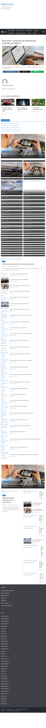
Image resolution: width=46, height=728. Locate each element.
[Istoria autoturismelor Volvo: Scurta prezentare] (5, 341)
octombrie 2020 (4, 688)
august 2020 (3, 693)
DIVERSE (29, 33)
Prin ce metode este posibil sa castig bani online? (33, 191)
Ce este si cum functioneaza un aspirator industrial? (20, 353)
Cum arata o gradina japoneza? (38, 108)
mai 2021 (3, 673)
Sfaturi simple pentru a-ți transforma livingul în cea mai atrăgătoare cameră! (25, 439)
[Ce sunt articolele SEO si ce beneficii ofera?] (5, 328)
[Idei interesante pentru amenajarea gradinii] (5, 389)
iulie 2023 (3, 651)
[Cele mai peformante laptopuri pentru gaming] (5, 368)
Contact (35, 33)
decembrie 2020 (4, 683)
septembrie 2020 (4, 691)
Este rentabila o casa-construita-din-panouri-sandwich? (21, 360)
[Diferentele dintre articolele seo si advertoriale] (23, 259)
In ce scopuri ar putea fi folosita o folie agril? (19, 406)
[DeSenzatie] (2, 31)
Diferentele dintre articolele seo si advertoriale (10, 123)
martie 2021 (3, 676)
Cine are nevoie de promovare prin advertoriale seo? (20, 425)
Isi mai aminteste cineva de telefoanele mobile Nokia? (20, 315)
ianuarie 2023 (3, 658)
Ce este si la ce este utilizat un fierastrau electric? (11, 131)
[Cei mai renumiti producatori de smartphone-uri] (5, 401)
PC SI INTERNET (11, 33)
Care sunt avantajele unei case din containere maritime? (21, 374)
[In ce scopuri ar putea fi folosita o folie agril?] (5, 407)
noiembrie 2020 (4, 686)
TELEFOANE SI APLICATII (21, 33)
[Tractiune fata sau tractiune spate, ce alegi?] (7, 99)
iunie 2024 (3, 631)
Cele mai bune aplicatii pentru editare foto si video (11, 129)
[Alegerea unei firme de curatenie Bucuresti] (5, 448)
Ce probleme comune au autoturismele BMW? (10, 127)
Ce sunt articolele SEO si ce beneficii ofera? (18, 327)
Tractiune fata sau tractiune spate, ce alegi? (7, 109)
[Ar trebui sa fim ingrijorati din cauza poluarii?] (12, 187)
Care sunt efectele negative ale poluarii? (18, 394)
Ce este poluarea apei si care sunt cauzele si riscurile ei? (21, 333)
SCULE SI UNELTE (20, 30)
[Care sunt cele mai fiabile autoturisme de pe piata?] (5, 383)
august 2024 (3, 626)
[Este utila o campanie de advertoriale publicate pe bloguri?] (5, 414)
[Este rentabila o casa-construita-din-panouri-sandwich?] (5, 361)
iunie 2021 (3, 671)
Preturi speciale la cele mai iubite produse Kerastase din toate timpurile (24, 454)
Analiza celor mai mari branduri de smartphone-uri (20, 347)
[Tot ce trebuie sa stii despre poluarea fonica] (5, 275)
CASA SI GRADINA (11, 30)
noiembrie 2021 (4, 666)
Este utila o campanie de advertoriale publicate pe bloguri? (21, 413)
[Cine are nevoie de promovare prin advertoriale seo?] (5, 427)
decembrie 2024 (4, 616)
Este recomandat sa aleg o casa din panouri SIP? (19, 297)
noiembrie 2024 (4, 618)
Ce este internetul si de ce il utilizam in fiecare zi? (20, 321)
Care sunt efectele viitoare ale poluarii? (17, 431)
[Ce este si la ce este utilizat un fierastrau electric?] (5, 292)
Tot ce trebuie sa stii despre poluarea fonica (10, 125)
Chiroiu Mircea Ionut (29, 156)
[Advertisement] (23, 20)
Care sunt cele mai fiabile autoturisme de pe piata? (20, 381)
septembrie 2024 (4, 623)
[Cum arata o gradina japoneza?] (38, 99)
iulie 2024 (3, 628)
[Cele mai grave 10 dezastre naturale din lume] (5, 420)
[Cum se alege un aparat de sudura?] (23, 99)
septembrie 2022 (4, 663)
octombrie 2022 (4, 661)
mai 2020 (3, 701)
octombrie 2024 (4, 621)
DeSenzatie (7, 4)
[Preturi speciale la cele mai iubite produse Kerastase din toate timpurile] (5, 455)
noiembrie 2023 (4, 646)
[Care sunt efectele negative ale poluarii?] (5, 395)
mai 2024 (3, 633)
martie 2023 (3, 656)
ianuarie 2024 (3, 643)
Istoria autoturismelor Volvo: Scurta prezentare (19, 340)
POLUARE (35, 30)
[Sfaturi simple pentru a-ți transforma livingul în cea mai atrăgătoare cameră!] (5, 439)
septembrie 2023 (4, 648)
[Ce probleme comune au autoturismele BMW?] (12, 169)
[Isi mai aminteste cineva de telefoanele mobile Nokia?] (5, 316)
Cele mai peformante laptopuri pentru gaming (19, 367)
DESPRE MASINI (28, 30)
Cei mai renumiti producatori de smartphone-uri (19, 400)
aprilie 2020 (3, 703)
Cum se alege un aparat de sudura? (22, 108)
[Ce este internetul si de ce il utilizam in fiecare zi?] (5, 323)
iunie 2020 (3, 698)
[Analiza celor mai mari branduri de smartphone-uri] (5, 348)
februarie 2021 (4, 678)
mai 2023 (3, 653)
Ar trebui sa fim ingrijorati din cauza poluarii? (10, 191)
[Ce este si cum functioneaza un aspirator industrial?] (5, 355)
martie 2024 (3, 638)
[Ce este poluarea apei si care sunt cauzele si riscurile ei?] (5, 335)
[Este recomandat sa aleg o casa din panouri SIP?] (5, 298)
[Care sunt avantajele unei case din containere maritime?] (5, 375)
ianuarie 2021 (3, 681)
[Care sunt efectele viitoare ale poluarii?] (5, 432)
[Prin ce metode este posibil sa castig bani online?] (34, 181)
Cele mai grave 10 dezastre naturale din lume (19, 419)
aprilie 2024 (3, 636)
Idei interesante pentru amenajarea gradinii (18, 388)
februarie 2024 (4, 641)
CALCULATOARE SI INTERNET (7, 590)
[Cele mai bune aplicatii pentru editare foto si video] (34, 169)
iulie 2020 (3, 696)
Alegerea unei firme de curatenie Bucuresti (18, 447)
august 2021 (3, 668)
